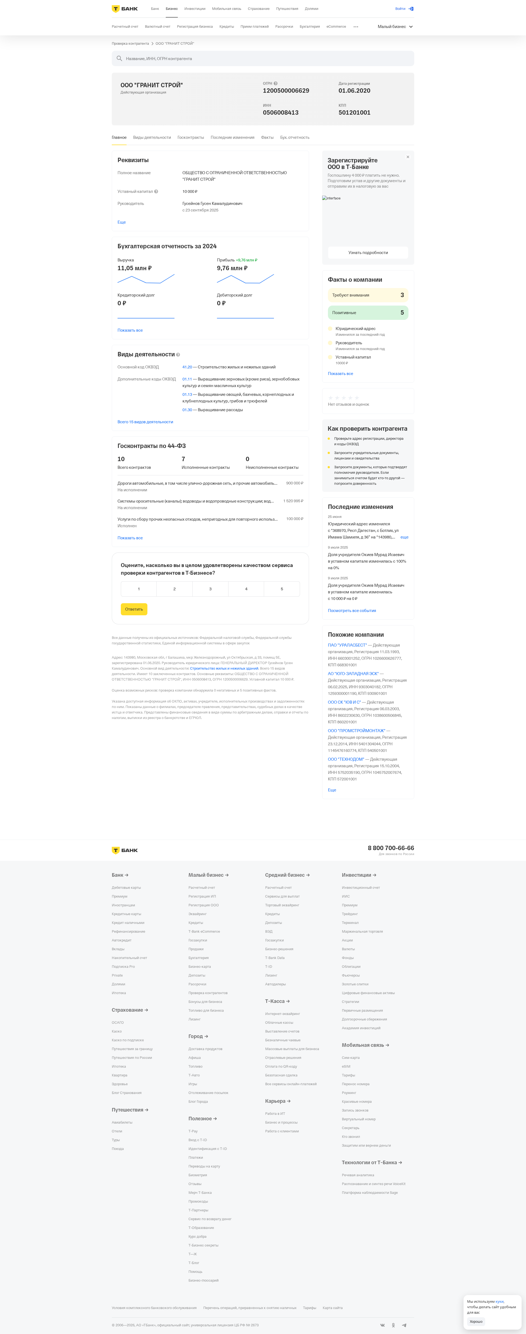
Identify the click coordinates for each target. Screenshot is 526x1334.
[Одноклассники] (393, 1325)
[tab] (119, 137)
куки (500, 1301)
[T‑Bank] (125, 8)
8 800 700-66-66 (391, 848)
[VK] (382, 1325)
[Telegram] (404, 1325)
